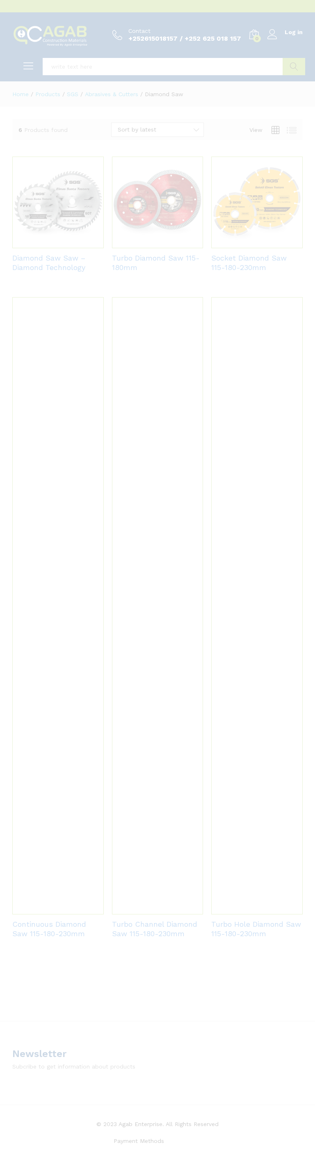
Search (294, 66)
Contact (139, 31)
